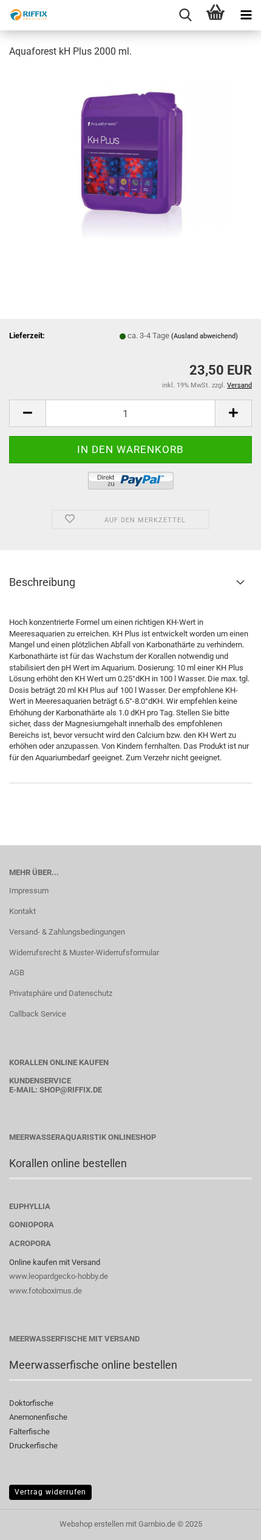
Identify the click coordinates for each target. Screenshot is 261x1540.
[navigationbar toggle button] (246, 15)
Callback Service (37, 1013)
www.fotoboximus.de (45, 1290)
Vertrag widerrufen (50, 1492)
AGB (16, 972)
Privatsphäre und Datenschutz (60, 993)
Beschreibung (42, 582)
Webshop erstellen (91, 1523)
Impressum (29, 890)
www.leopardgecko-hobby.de (58, 1276)
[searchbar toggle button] (185, 15)
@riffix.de (81, 1089)
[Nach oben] (227, 1522)
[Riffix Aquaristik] (24, 15)
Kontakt (22, 911)
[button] (27, 413)
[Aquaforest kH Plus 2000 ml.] (130, 160)
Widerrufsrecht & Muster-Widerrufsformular (84, 952)
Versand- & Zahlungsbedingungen (67, 931)
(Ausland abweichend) (204, 336)
